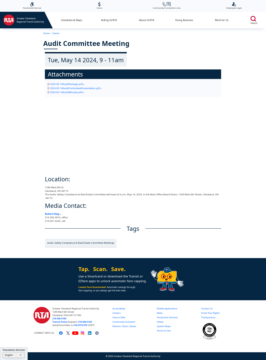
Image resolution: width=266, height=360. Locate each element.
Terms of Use (164, 330)
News (160, 312)
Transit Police (59, 321)
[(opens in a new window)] (61, 333)
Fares (99, 5)
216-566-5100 (59, 318)
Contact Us (207, 308)
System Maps (164, 326)
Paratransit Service (32, 5)
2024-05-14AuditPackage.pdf (66, 84)
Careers (116, 312)
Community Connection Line (167, 5)
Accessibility (118, 308)
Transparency (208, 317)
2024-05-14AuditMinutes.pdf (66, 92)
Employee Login (234, 5)
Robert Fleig (52, 213)
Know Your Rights (210, 312)
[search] (253, 18)
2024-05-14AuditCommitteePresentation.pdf (75, 88)
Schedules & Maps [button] (71, 20)
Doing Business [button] (184, 20)
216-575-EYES (80, 325)
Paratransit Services (167, 317)
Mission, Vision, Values (124, 326)
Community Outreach (123, 321)
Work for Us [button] (221, 20)
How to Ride (118, 317)
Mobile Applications (167, 308)
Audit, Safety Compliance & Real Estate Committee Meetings (80, 242)
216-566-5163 (85, 321)
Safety (160, 321)
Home (46, 33)
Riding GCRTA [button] (109, 20)
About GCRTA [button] (146, 20)
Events (56, 33)
